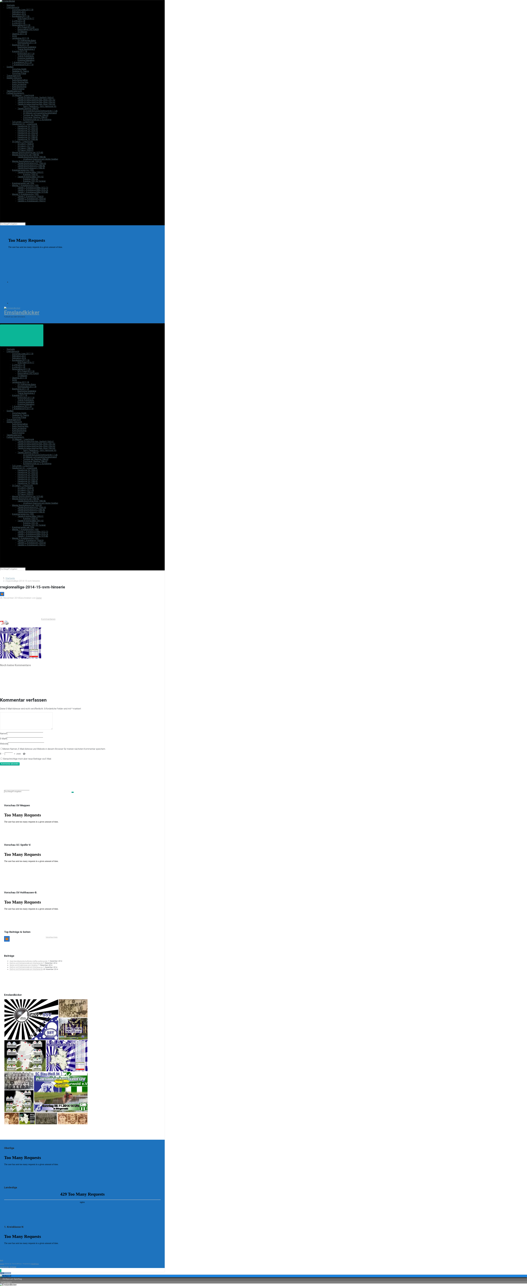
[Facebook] (30, 282)
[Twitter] (30, 303)
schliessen (6, 1282)
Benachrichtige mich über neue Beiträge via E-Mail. (27, 759)
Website (4, 743)
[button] (0, 1271)
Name (3, 733)
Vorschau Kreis (52, 937)
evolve (2, 1264)
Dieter (39, 598)
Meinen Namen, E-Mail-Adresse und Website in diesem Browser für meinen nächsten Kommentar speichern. (54, 749)
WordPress (35, 1264)
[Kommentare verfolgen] (20, 691)
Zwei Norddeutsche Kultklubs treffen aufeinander (29, 961)
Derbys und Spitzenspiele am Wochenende (26, 963)
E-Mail (3, 738)
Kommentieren (48, 619)
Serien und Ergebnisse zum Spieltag (24, 965)
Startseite (10, 578)
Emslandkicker (21, 312)
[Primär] (21, 335)
